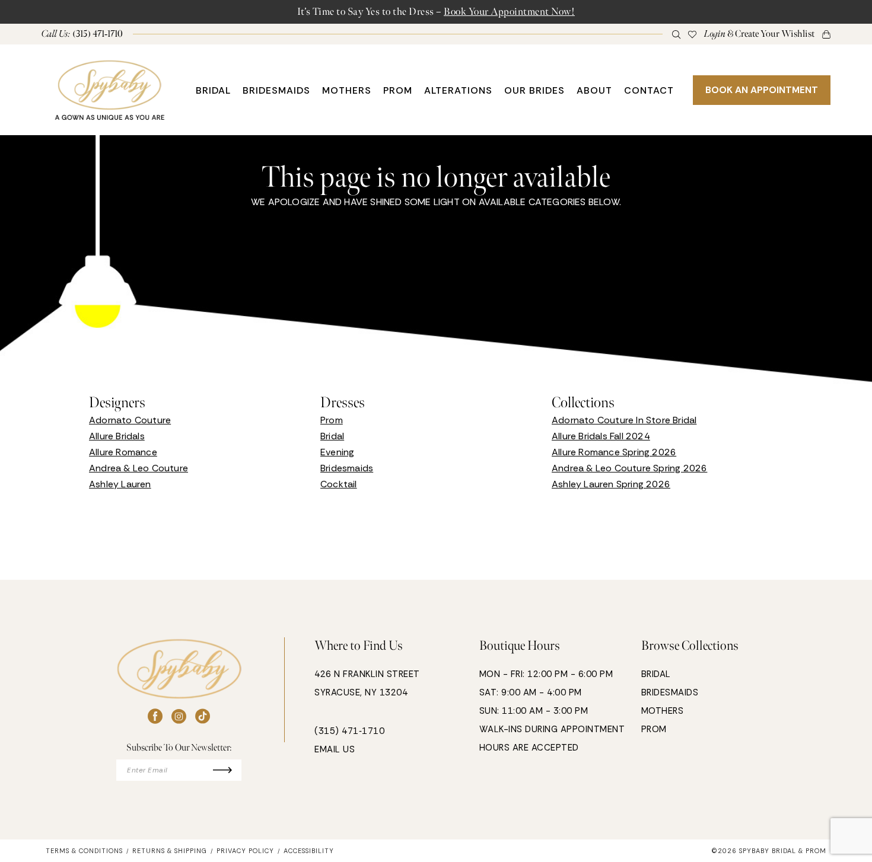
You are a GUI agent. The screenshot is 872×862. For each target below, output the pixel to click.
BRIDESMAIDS (670, 692)
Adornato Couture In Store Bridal (624, 420)
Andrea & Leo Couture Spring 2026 (629, 468)
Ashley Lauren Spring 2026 (611, 484)
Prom (331, 420)
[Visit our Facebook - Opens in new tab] (155, 716)
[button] (760, 34)
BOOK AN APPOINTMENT (761, 90)
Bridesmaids (346, 468)
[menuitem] (82, 34)
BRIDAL (656, 674)
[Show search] (677, 34)
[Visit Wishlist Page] (693, 34)
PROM (654, 729)
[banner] (110, 90)
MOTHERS (662, 711)
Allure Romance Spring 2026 (614, 452)
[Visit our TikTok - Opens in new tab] (202, 716)
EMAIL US (334, 749)
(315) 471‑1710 (349, 731)
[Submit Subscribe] (227, 770)
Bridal (332, 436)
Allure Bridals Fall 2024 (601, 436)
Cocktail (338, 484)
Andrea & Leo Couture (138, 468)
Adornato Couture (130, 420)
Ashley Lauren (120, 484)
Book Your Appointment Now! (509, 11)
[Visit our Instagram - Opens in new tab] (178, 716)
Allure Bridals (117, 436)
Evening (337, 452)
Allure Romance (123, 452)
